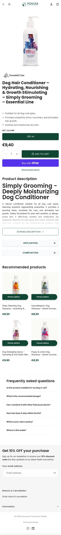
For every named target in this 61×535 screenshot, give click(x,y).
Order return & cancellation (14, 496)
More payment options (30, 170)
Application (30, 243)
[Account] (51, 4)
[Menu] (3, 4)
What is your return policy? (20, 421)
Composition (30, 252)
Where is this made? (16, 430)
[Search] (9, 4)
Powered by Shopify (38, 516)
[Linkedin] (33, 528)
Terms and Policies (30, 522)
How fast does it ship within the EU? (24, 413)
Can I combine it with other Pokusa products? (29, 404)
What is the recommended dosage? (24, 396)
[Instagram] (28, 528)
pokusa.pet (25, 516)
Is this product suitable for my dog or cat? (27, 387)
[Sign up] (54, 473)
